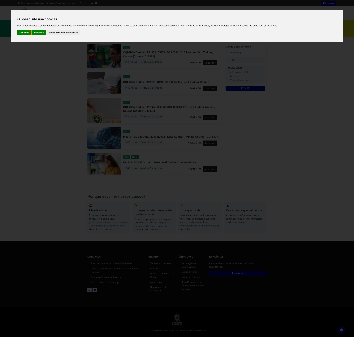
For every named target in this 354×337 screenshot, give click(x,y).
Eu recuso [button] (39, 32)
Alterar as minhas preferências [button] (63, 32)
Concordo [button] (24, 32)
